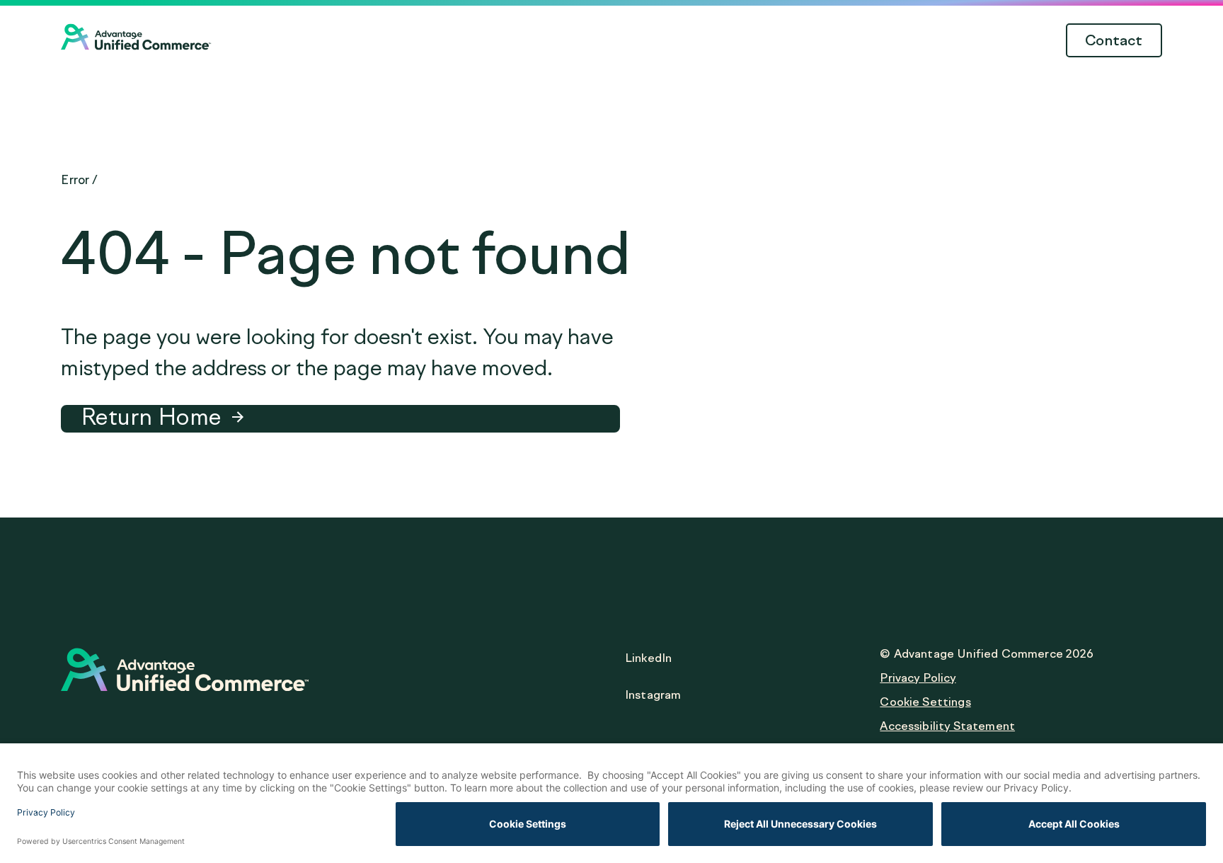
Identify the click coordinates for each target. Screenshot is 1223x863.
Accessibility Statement (947, 726)
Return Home (151, 417)
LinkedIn (648, 658)
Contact (1114, 40)
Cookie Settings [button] (925, 702)
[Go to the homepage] (136, 46)
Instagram (653, 695)
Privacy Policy (917, 678)
